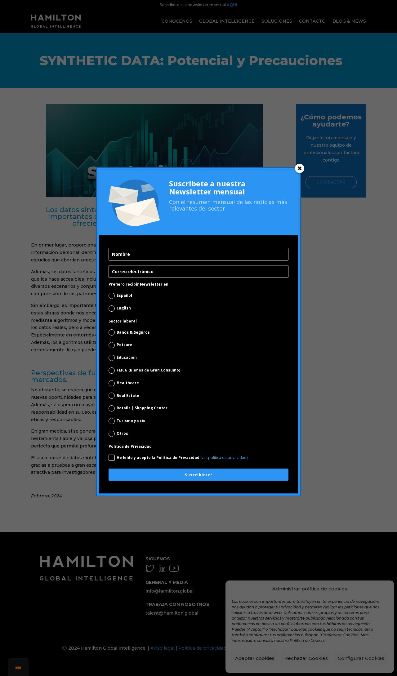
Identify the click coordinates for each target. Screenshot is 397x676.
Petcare (124, 344)
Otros (122, 433)
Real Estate (128, 395)
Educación (127, 357)
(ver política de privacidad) (224, 457)
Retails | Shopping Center (142, 408)
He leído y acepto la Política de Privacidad (182, 457)
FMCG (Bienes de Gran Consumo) (148, 370)
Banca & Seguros (133, 332)
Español (124, 295)
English (124, 308)
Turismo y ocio (131, 420)
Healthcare (128, 382)
